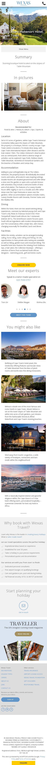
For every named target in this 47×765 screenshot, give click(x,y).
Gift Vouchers (29, 681)
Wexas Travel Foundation (34, 678)
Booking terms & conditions (17, 740)
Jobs (3, 685)
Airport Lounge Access (33, 674)
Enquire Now (23, 265)
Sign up (10, 699)
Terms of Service (25, 759)
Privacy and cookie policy (31, 738)
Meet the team (23, 315)
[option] (23, 97)
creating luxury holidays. (36, 534)
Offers (4, 678)
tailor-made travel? (14, 537)
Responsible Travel (32, 685)
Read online (23, 634)
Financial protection (11, 742)
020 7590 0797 (23, 280)
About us (5, 681)
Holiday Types (6, 674)
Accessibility (35, 740)
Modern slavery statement (33, 742)
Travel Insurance (31, 671)
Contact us (5, 688)
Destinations (6, 671)
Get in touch (23, 612)
